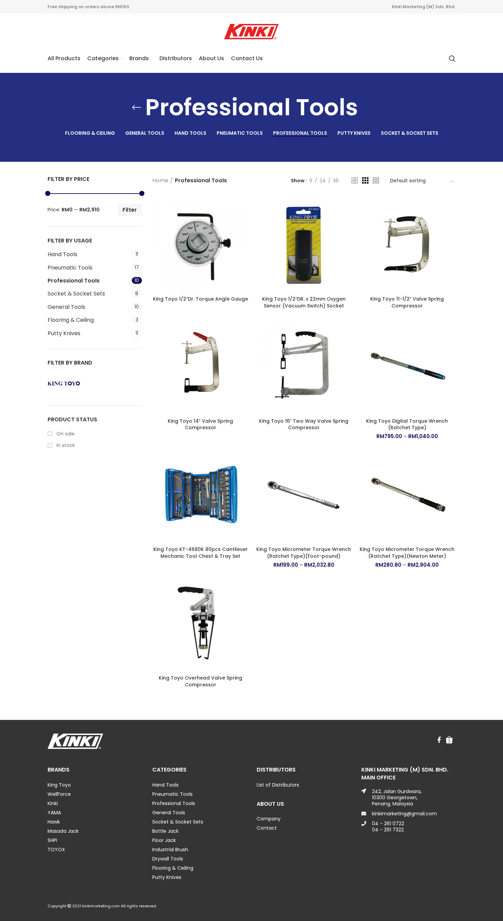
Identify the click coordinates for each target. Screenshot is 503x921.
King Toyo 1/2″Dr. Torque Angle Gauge (200, 298)
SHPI (52, 840)
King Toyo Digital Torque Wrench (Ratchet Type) (407, 424)
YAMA (54, 812)
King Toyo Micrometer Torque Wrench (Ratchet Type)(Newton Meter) (407, 553)
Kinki (53, 803)
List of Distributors (278, 784)
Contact (267, 828)
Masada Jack (63, 831)
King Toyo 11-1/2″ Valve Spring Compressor (407, 302)
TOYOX (56, 849)
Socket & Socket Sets (76, 294)
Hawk (54, 821)
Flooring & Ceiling (71, 320)
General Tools (66, 307)
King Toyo (59, 784)
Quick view (243, 207)
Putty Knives (64, 333)
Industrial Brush (170, 849)
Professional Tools (74, 281)
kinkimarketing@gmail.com (404, 813)
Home (160, 180)
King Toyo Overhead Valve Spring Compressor (200, 681)
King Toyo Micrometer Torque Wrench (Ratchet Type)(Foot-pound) (303, 553)
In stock (65, 445)
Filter (129, 210)
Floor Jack (164, 840)
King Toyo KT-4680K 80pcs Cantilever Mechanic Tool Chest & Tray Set (200, 553)
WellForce (59, 794)
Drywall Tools (167, 858)
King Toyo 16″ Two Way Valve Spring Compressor (303, 424)
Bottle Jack (165, 831)
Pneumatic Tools (70, 268)
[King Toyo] (69, 383)
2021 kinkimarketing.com (96, 906)
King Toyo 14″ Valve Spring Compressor (200, 424)
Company (269, 818)
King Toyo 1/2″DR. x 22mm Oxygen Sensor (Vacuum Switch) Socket (304, 302)
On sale (65, 434)
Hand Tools (62, 254)
